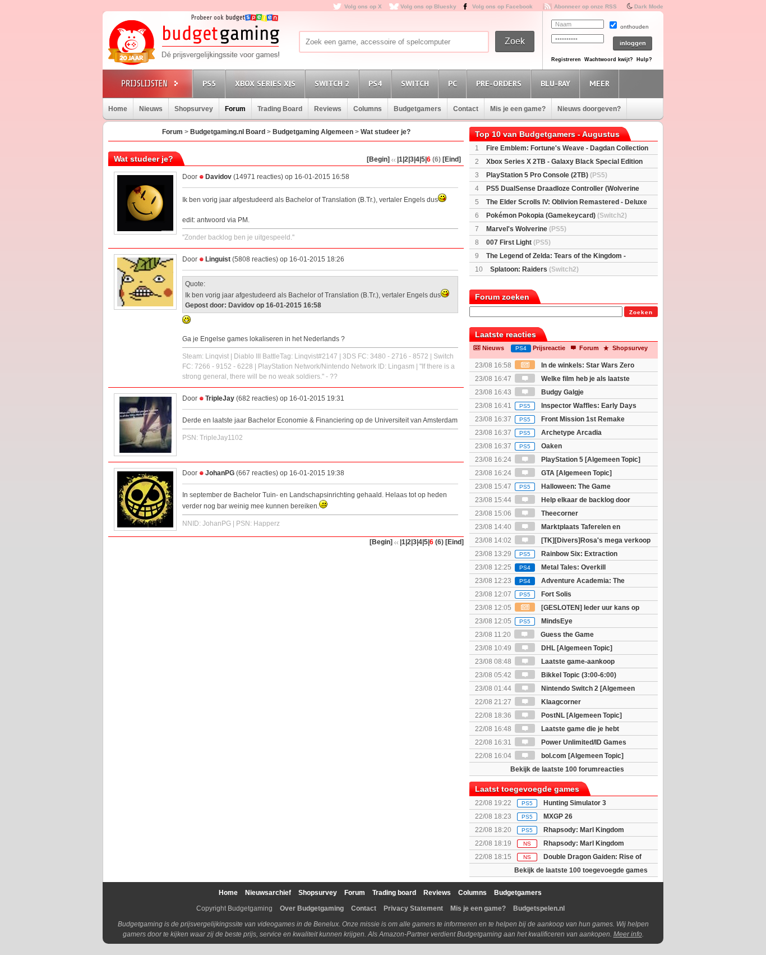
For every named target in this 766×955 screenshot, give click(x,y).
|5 (422, 159)
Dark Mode (648, 6)
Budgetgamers (417, 109)
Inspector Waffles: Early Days (577, 406)
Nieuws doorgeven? (589, 109)
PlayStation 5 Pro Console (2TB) (546, 175)
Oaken (540, 446)
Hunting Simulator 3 (574, 803)
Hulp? (644, 59)
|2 (405, 159)
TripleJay (219, 398)
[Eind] (451, 159)
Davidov (218, 177)
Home (117, 109)
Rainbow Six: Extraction (568, 554)
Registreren (566, 59)
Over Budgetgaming (312, 908)
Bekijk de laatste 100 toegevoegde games (581, 870)
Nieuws (151, 109)
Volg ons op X (363, 6)
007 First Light (518, 242)
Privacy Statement (413, 908)
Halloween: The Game (565, 486)
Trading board (394, 893)
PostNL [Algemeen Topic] (580, 715)
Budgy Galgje (561, 392)
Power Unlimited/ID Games (582, 742)
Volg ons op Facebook (502, 6)
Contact (465, 109)
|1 (400, 159)
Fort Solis (545, 594)
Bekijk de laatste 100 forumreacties (567, 769)
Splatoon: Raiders (534, 269)
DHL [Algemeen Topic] (575, 648)
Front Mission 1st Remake (572, 419)
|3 (411, 159)
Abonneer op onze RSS (585, 6)
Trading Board (279, 109)
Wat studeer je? (385, 132)
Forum (235, 109)
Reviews (328, 109)
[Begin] (378, 159)
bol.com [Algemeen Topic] (581, 756)
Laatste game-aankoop (577, 661)
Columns (367, 109)
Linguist (217, 259)
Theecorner (558, 513)
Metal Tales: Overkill (562, 567)
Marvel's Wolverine (526, 229)
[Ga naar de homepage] (193, 43)
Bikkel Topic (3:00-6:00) (577, 675)
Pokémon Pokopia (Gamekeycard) (556, 215)
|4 (416, 159)
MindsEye (546, 621)
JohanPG (219, 473)
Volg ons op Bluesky (428, 6)
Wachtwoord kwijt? (608, 59)
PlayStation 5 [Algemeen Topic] (589, 459)
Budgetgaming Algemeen (313, 132)
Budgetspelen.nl (539, 908)
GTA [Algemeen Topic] (575, 473)
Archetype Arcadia (560, 433)
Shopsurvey (193, 109)
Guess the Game (566, 635)
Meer (599, 84)
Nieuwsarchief (268, 893)
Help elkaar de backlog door (584, 500)
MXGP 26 (558, 816)
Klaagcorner (560, 702)
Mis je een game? (518, 109)
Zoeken (641, 312)
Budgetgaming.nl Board (227, 132)
